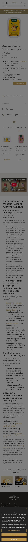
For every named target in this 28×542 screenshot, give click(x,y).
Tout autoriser (14, 539)
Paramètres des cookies (14, 530)
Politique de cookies (20, 527)
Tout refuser (14, 534)
